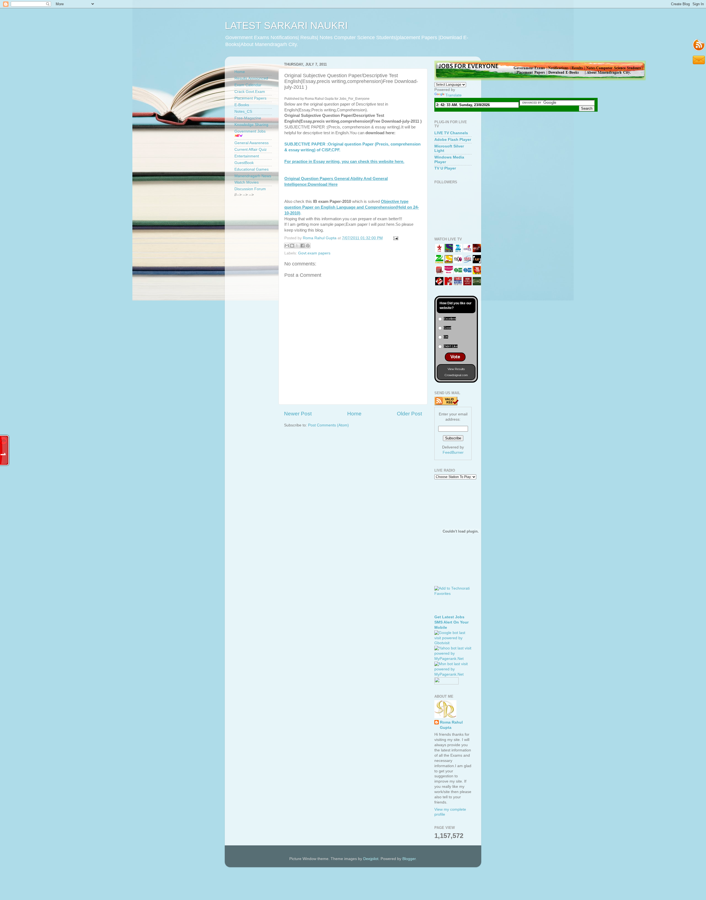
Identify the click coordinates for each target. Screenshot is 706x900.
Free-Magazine (247, 118)
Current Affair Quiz (250, 149)
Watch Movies (246, 182)
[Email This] (287, 245)
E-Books (241, 105)
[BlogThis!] (292, 245)
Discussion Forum (250, 189)
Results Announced (251, 78)
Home (354, 414)
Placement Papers (250, 98)
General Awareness (251, 143)
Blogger (409, 859)
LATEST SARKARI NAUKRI (286, 25)
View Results (456, 369)
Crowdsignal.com (456, 375)
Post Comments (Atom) (328, 425)
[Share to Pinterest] (308, 245)
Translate (453, 95)
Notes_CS (243, 111)
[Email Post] (394, 238)
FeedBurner (453, 452)
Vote (455, 356)
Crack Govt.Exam (249, 92)
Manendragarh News (252, 176)
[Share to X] (297, 245)
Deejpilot (370, 859)
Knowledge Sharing (251, 125)
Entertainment (246, 156)
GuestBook (244, 163)
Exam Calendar (247, 85)
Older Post (409, 414)
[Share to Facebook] (302, 245)
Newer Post (298, 414)
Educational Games (251, 169)
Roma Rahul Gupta (451, 725)
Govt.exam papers (314, 253)
